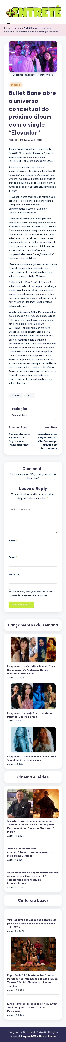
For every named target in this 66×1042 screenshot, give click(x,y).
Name (13, 540)
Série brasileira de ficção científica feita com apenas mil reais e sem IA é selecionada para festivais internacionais (33, 878)
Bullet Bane (16, 395)
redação (19, 409)
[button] (20, 415)
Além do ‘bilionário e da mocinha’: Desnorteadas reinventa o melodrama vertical (30, 852)
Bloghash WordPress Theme (38, 1036)
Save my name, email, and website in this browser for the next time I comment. (30, 593)
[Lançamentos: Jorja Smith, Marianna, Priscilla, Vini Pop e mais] (33, 696)
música (30, 395)
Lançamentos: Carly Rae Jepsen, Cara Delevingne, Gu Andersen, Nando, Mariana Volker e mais (31, 670)
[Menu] (8, 23)
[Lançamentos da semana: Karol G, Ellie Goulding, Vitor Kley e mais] (33, 739)
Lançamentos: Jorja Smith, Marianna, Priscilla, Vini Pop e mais (30, 715)
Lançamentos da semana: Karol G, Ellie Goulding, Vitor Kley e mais (31, 758)
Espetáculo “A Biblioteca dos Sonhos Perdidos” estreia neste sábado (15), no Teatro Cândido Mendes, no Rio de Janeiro (32, 980)
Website (14, 574)
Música (15, 84)
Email (13, 557)
